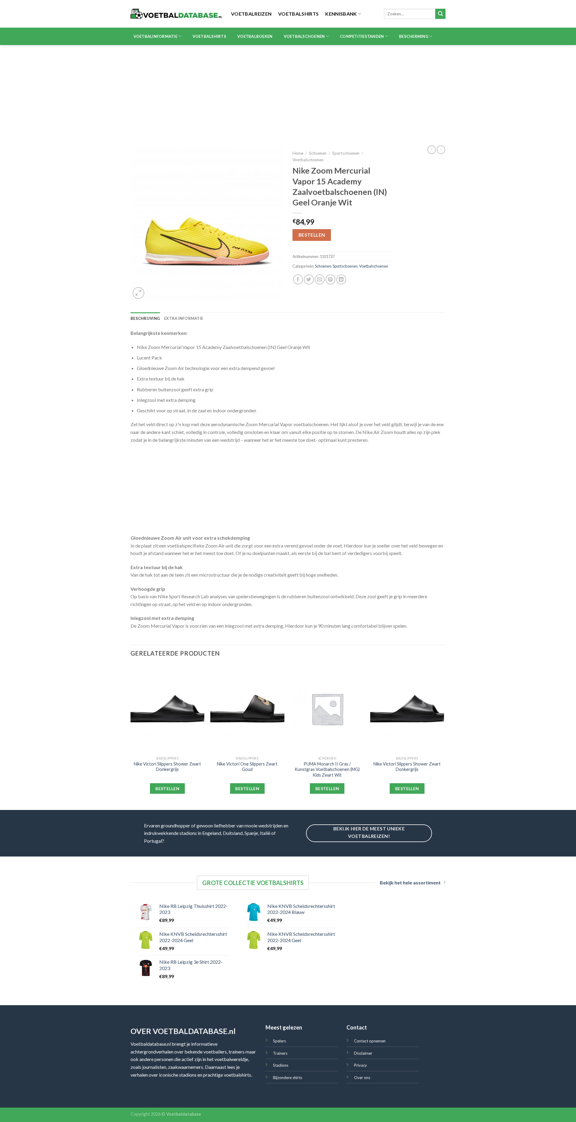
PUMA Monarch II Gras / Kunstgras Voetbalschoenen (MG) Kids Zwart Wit (327, 769)
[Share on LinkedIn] (341, 279)
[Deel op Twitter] (309, 279)
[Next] (443, 736)
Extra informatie (183, 318)
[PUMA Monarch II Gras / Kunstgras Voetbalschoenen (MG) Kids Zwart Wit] (327, 708)
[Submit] (440, 14)
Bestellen (311, 235)
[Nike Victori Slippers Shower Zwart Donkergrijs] (167, 708)
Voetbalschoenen (304, 36)
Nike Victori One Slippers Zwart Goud (247, 766)
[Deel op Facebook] (298, 279)
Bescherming (413, 36)
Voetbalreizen (251, 14)
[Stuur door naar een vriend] (320, 279)
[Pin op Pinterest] (330, 279)
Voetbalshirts (298, 14)
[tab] (145, 318)
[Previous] (130, 736)
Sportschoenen (345, 153)
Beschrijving (145, 318)
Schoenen (317, 153)
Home (297, 153)
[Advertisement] (288, 90)
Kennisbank (341, 14)
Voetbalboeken (254, 36)
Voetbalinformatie (155, 36)
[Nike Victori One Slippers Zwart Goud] (247, 708)
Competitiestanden (362, 36)
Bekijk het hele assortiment (410, 882)
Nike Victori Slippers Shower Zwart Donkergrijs (167, 766)
